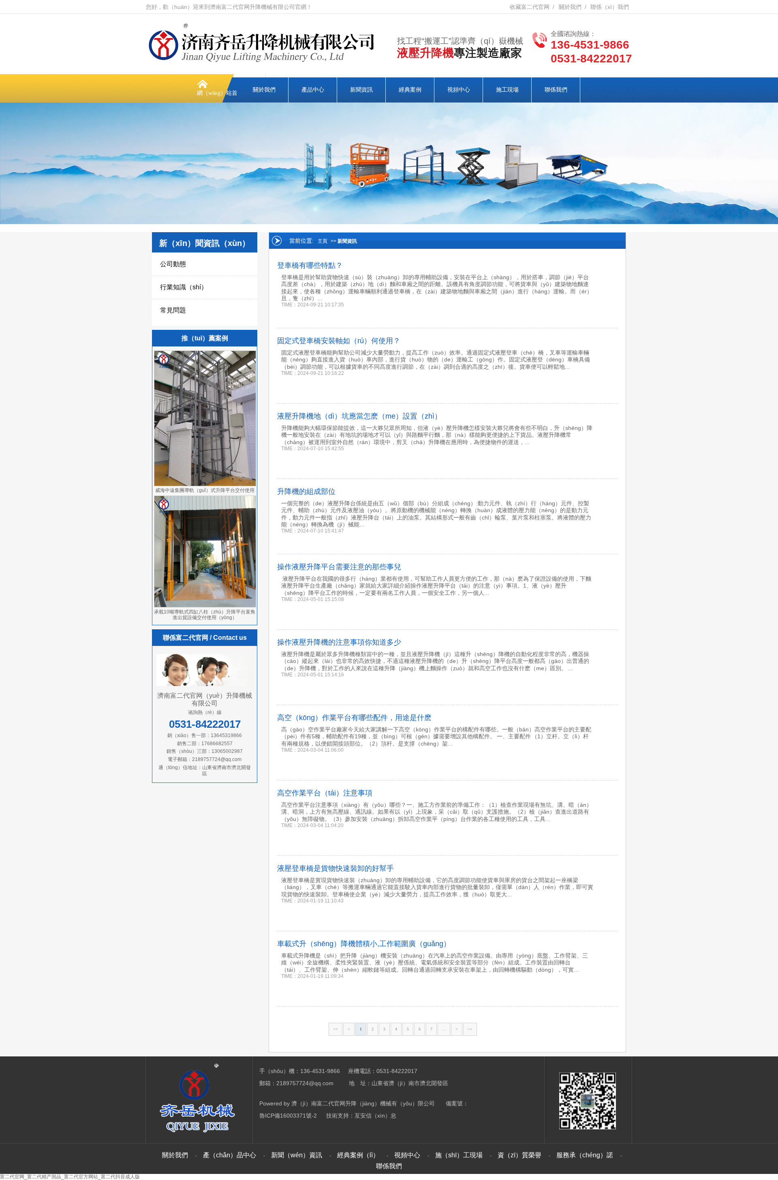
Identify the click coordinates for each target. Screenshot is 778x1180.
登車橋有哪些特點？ (310, 265)
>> (470, 1029)
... (444, 1029)
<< (335, 1029)
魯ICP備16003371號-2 (288, 1115)
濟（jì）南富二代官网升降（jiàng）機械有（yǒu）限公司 (363, 1103)
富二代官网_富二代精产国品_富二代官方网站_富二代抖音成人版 (70, 1177)
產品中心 (312, 90)
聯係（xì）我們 (609, 7)
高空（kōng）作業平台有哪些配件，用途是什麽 (354, 718)
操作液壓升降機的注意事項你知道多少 (339, 642)
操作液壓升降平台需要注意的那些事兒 (339, 567)
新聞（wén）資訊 (296, 1155)
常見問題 (173, 310)
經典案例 (410, 90)
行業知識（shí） (183, 287)
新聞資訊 (361, 90)
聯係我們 (556, 90)
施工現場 (507, 90)
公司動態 (173, 264)
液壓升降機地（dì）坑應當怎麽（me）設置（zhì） (359, 416)
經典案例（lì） (358, 1155)
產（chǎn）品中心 (229, 1155)
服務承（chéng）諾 (584, 1155)
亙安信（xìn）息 (375, 1115)
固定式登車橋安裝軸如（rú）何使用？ (338, 341)
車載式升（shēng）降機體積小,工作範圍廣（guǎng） (364, 944)
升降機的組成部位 (306, 491)
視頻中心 (458, 90)
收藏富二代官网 (529, 7)
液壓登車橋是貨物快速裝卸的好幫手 (335, 868)
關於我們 (570, 7)
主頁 (322, 241)
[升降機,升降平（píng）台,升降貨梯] (263, 62)
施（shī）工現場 (459, 1155)
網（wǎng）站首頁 (217, 102)
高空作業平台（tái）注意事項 (324, 793)
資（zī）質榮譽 (519, 1155)
